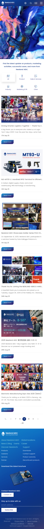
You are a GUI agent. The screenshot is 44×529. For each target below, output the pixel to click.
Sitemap (30, 523)
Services (4, 457)
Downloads (27, 450)
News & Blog (6, 443)
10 (28, 419)
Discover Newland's (9, 447)
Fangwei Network (28, 526)
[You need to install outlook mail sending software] (36, 3)
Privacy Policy (19, 521)
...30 (22, 423)
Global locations (28, 440)
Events (16, 443)
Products (4, 450)
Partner (4, 460)
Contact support (29, 454)
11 (33, 419)
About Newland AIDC (10, 440)
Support (26, 447)
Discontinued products (31, 460)
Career (24, 443)
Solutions (4, 454)
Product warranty (29, 457)
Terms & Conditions (17, 523)
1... (6, 419)
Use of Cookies (32, 521)
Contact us (7, 495)
